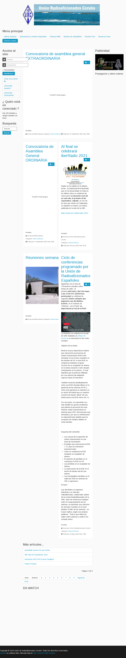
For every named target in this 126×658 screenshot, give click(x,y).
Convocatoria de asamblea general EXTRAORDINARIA (55, 56)
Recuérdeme (9, 70)
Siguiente (81, 578)
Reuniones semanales (44, 257)
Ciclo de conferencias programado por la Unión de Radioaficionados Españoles (75, 269)
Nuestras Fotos (104, 37)
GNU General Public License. (44, 653)
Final (26, 581)
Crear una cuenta (11, 79)
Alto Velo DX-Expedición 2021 (36, 555)
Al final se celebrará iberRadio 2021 (74, 151)
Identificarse (8, 73)
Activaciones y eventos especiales (33, 37)
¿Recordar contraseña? (9, 94)
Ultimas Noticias (10, 37)
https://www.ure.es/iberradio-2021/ (74, 213)
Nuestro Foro (90, 37)
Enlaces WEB (55, 37)
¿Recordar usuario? (8, 87)
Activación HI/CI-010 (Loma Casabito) (39, 559)
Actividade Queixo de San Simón (37, 550)
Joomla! (3, 653)
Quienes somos (10, 41)
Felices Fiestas (30, 564)
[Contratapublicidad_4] (109, 62)
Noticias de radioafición (73, 37)
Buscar (6, 133)
